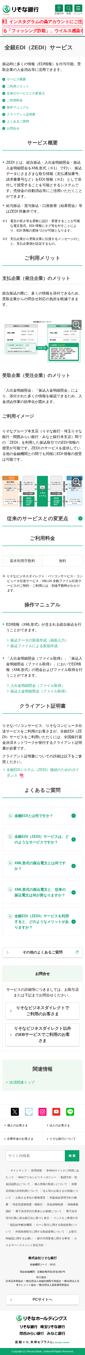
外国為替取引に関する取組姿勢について (39, 1231)
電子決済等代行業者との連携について (38, 1211)
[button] (69, 13)
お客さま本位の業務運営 (30, 1197)
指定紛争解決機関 (21, 1224)
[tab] (42, 520)
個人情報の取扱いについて (50, 1184)
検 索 (72, 1155)
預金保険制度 (55, 1204)
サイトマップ (18, 1170)
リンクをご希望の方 (65, 1218)
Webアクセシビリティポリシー (37, 1177)
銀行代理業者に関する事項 (53, 1238)
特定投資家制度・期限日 (28, 1204)
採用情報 (36, 1170)
